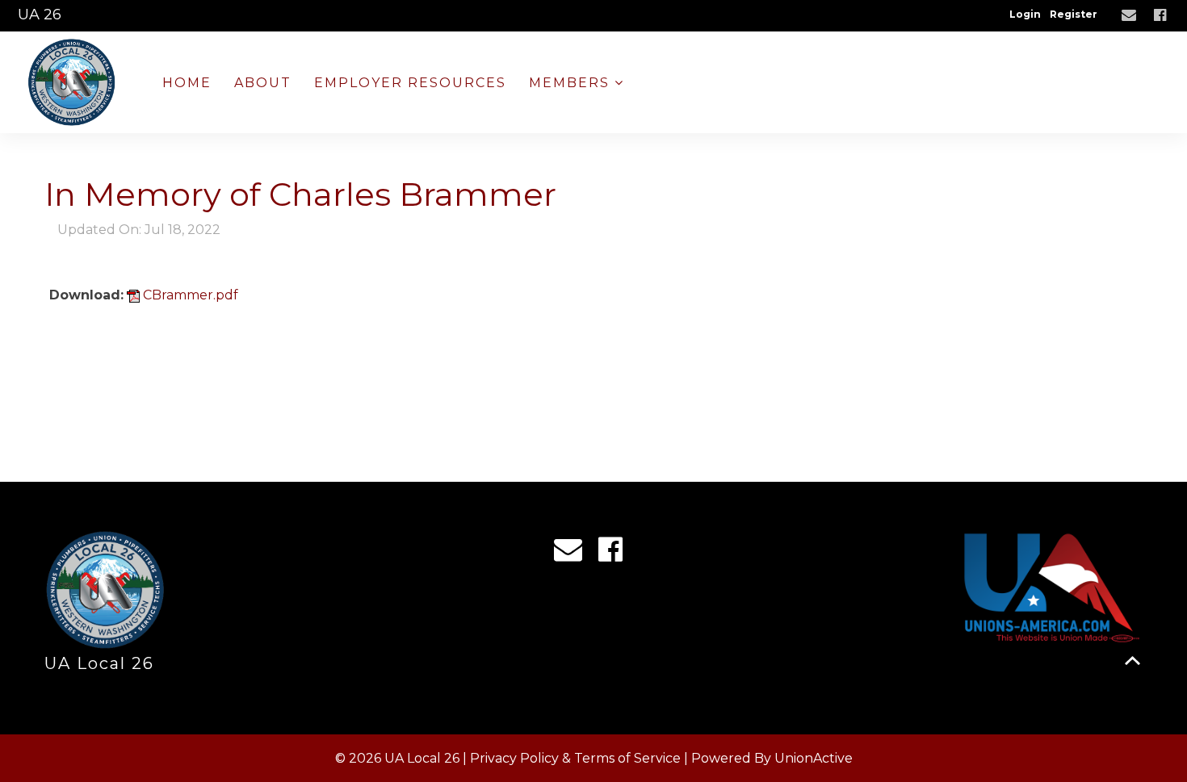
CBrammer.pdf (189, 295)
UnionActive (813, 758)
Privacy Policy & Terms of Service (575, 758)
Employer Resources (410, 82)
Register (1073, 14)
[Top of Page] (1132, 660)
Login (1025, 14)
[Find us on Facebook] (1162, 15)
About (263, 82)
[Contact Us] (1131, 15)
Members (571, 82)
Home (187, 82)
